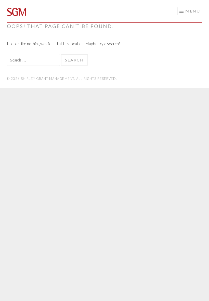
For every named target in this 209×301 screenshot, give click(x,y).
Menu (192, 10)
